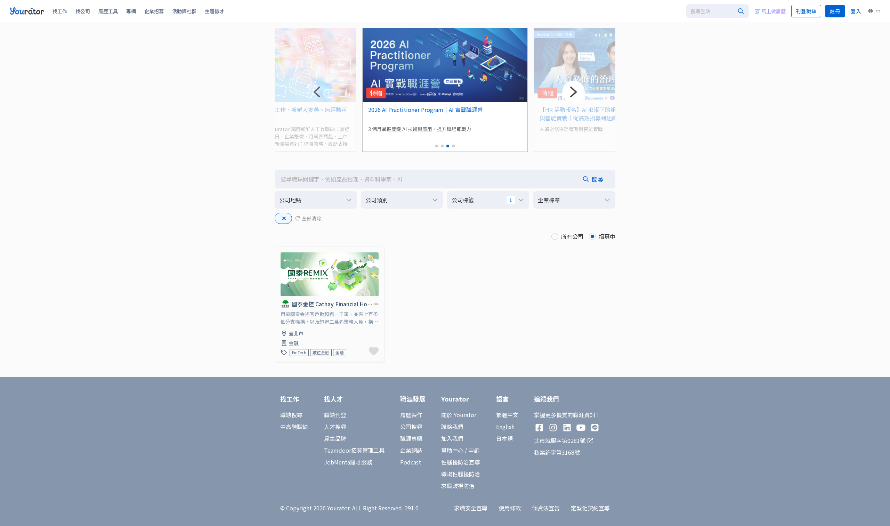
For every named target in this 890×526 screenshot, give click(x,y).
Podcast (410, 462)
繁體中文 (507, 415)
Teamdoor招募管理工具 (354, 450)
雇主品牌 (335, 438)
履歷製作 (411, 415)
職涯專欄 (411, 438)
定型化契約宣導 (590, 508)
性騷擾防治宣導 (460, 462)
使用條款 (510, 508)
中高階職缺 (294, 426)
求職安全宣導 (470, 508)
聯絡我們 (452, 426)
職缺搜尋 (291, 415)
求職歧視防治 (458, 486)
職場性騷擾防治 (460, 474)
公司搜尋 (411, 426)
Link (280, 251)
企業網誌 (411, 450)
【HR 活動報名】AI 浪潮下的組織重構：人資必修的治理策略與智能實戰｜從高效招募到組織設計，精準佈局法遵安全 (614, 113)
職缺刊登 (335, 415)
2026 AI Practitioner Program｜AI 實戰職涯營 (425, 109)
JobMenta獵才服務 (348, 462)
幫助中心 (452, 450)
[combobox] (717, 11)
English (505, 426)
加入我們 (452, 438)
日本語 (504, 438)
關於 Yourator (458, 415)
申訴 (473, 450)
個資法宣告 (546, 508)
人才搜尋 (335, 426)
